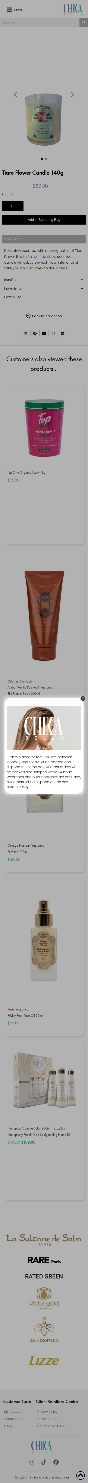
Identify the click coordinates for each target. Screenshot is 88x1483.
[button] (83, 698)
